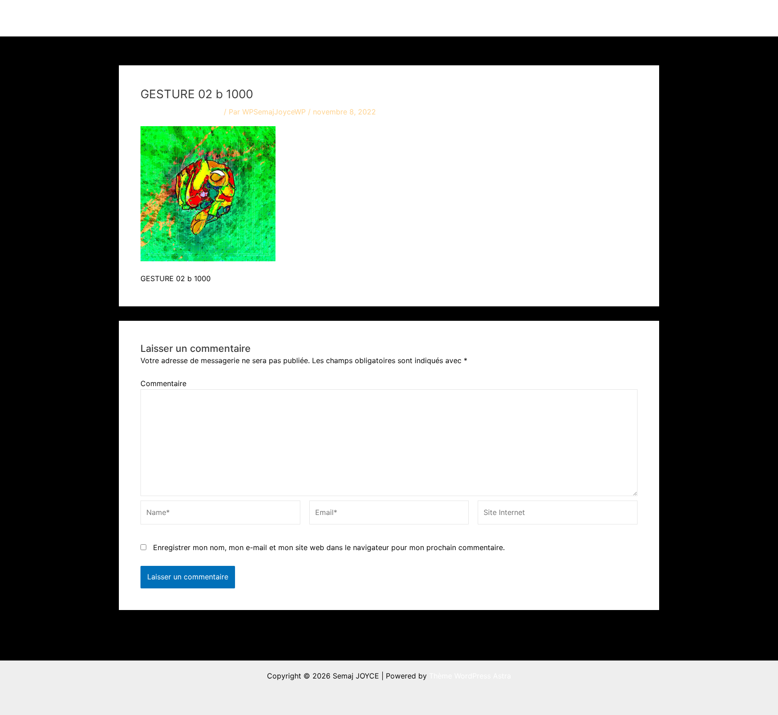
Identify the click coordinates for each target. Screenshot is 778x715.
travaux (445, 18)
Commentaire (163, 383)
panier (632, 18)
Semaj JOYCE (169, 18)
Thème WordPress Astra (470, 675)
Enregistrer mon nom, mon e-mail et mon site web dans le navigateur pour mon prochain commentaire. (329, 547)
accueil (406, 18)
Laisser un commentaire (181, 111)
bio (542, 18)
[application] (462, 18)
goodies (585, 18)
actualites (497, 18)
